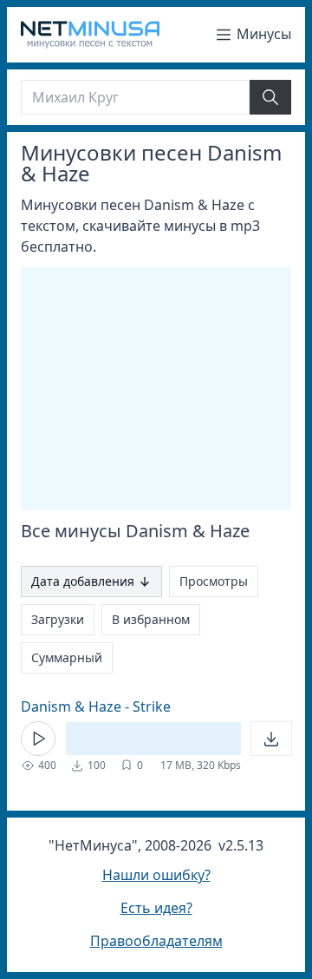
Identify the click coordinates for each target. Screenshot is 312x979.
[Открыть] (271, 738)
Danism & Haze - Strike (96, 706)
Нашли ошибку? (156, 875)
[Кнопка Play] (38, 738)
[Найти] (270, 97)
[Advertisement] (166, 388)
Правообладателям (156, 940)
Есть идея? (156, 908)
